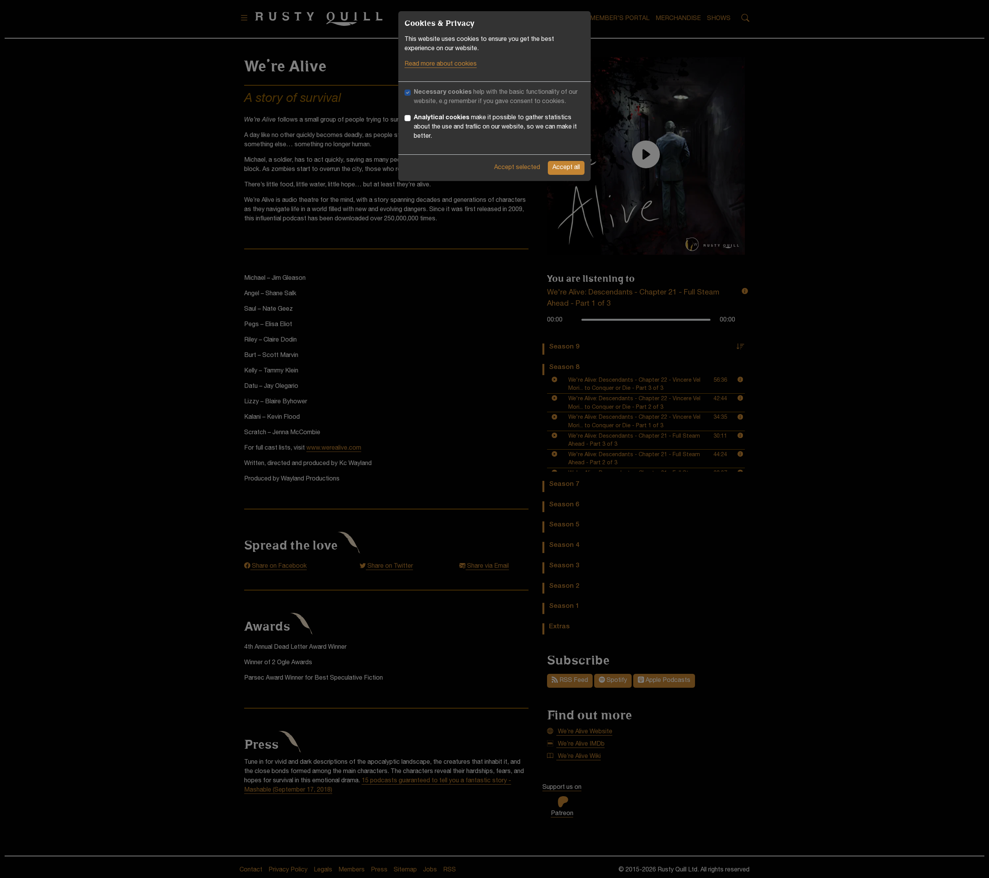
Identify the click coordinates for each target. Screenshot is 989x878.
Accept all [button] (566, 168)
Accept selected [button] (517, 168)
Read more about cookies (440, 64)
